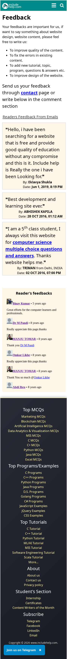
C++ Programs (33, 477)
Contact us (33, 580)
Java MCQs (33, 455)
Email (33, 635)
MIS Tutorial (33, 548)
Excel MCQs (33, 459)
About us (33, 575)
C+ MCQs (33, 445)
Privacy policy (33, 585)
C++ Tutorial (33, 533)
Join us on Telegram (21, 650)
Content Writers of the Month (33, 608)
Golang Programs (33, 496)
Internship (33, 598)
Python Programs (33, 482)
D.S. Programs (33, 492)
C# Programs (33, 501)
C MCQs (33, 440)
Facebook (33, 626)
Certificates (33, 603)
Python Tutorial (33, 538)
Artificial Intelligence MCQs (33, 426)
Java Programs (33, 487)
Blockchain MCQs (33, 421)
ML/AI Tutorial (33, 543)
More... (33, 562)
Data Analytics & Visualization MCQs (33, 431)
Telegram (33, 621)
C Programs (33, 473)
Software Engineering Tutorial (33, 553)
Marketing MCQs (33, 416)
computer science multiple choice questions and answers (33, 249)
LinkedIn (33, 631)
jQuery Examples (33, 511)
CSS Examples (33, 515)
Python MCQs (33, 450)
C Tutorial (33, 529)
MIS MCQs (33, 435)
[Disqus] (34, 343)
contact (29, 92)
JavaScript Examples (33, 506)
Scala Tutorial (33, 557)
